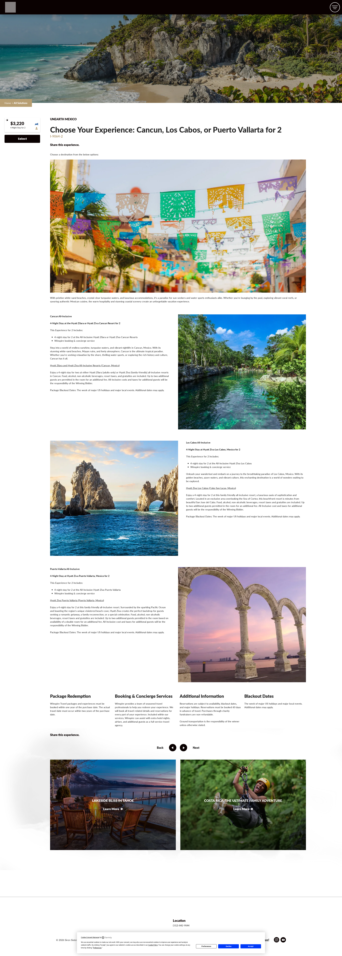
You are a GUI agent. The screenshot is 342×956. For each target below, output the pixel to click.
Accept (251, 946)
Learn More (111, 809)
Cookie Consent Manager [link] (90, 937)
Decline (228, 946)
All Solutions (20, 103)
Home (8, 103)
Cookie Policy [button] (153, 945)
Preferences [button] (97, 948)
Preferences (206, 946)
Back (160, 747)
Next (196, 747)
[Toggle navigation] (335, 7)
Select (22, 139)
